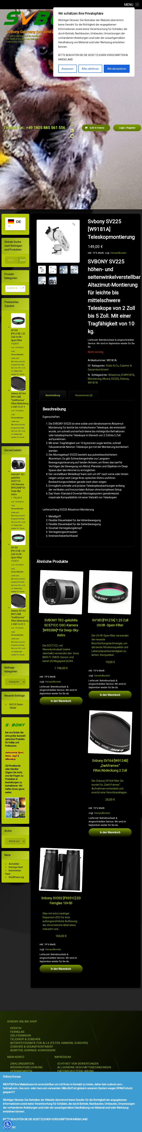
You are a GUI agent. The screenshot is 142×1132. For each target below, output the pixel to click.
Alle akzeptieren (116, 68)
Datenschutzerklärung (75, 1071)
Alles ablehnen (90, 68)
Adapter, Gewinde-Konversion (32, 1050)
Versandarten (21, 1071)
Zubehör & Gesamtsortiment (31, 1046)
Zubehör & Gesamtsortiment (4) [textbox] (16, 288)
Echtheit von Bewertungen (77, 1063)
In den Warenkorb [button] (61, 700)
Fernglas (17, 1032)
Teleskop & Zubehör (25, 1039)
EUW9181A (127, 374)
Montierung (94, 378)
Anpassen (67, 68)
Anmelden (14, 864)
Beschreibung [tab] (53, 395)
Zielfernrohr (20, 1035)
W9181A (93, 382)
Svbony (124, 378)
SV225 (115, 378)
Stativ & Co (112, 365)
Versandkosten (118, 252)
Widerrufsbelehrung (26, 1067)
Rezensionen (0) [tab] (83, 395)
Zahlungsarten (22, 1063)
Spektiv (15, 1028)
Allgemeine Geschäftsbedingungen (84, 1067)
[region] (94, 42)
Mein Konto (15, 1057)
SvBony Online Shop (22, 1021)
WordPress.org (16, 877)
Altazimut (114, 374)
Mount (106, 378)
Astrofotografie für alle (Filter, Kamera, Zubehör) (49, 1043)
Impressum (62, 1057)
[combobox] (15, 288)
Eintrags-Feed (16, 867)
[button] (73, 224)
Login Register (127, 128)
